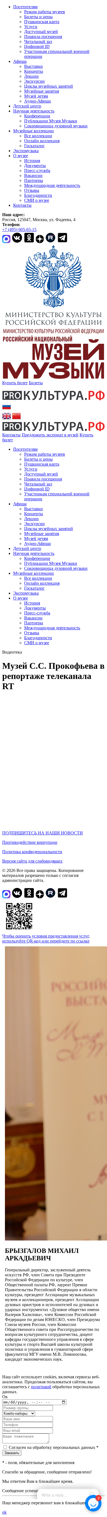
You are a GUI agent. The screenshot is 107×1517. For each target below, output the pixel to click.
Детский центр (27, 106)
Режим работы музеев (44, 11)
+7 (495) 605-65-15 (19, 229)
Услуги (30, 26)
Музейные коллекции (33, 130)
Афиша (20, 61)
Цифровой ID (37, 46)
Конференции (37, 116)
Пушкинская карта (41, 21)
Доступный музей (41, 31)
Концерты (33, 71)
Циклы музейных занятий (48, 86)
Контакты (22, 205)
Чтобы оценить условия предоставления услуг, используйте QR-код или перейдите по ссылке (46, 938)
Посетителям (25, 6)
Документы (35, 165)
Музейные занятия (41, 91)
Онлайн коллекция (42, 140)
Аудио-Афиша (37, 101)
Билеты (36, 382)
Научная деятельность (33, 111)
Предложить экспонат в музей (50, 435)
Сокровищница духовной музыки (56, 125)
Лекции (31, 76)
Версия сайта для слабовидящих (32, 861)
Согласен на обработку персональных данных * (53, 1447)
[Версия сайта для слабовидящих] (17, 439)
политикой (41, 1386)
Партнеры (33, 180)
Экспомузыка (26, 150)
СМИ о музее (36, 200)
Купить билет (15, 382)
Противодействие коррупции (29, 842)
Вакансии (33, 175)
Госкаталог (34, 145)
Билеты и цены (38, 16)
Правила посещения (43, 36)
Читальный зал (38, 41)
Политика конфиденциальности (32, 851)
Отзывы (31, 190)
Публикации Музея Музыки (50, 121)
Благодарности (38, 195)
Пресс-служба (37, 170)
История (32, 160)
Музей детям (36, 96)
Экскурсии (34, 81)
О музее (20, 155)
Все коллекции (38, 135)
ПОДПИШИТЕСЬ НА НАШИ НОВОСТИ (42, 833)
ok (4, 1512)
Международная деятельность (52, 185)
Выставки (33, 66)
